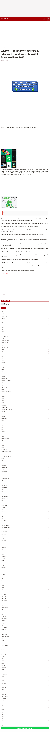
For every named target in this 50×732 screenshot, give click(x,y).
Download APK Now (5, 273)
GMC (25, 429)
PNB (25, 583)
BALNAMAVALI (25, 336)
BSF (25, 358)
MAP (25, 529)
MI (25, 536)
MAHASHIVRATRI (25, 525)
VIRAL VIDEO (25, 683)
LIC (25, 513)
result (25, 718)
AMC (25, 322)
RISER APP (25, 611)
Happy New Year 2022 (25, 478)
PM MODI (25, 582)
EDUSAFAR (25, 405)
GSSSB (25, 447)
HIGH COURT (25, 467)
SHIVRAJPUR (25, 634)
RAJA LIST (25, 594)
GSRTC (25, 445)
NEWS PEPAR (25, 556)
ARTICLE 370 (25, 329)
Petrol (25, 587)
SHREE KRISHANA (25, 636)
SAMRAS (25, 620)
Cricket (25, 389)
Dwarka (25, 402)
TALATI (25, 656)
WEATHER (25, 692)
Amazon (25, 333)
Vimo (25, 691)
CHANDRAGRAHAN (25, 373)
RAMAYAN (25, 598)
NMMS (25, 560)
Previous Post (4, 297)
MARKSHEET (25, 531)
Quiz (25, 591)
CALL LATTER (25, 365)
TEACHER (25, 662)
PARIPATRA (25, 573)
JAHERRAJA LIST (25, 496)
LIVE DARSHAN (25, 514)
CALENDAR (25, 364)
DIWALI (25, 394)
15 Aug (25, 313)
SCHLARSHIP (25, 627)
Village (25, 689)
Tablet (25, 669)
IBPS (25, 480)
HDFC (25, 464)
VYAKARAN (25, 687)
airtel (25, 702)
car (25, 703)
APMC (25, 324)
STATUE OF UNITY (25, 645)
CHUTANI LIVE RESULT (25, 380)
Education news (25, 413)
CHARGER (25, 374)
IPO (25, 491)
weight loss (25, 723)
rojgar (25, 720)
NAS (25, 549)
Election (25, 414)
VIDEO (25, 680)
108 (25, 311)
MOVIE (25, 542)
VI (25, 678)
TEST (25, 663)
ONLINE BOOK (25, 567)
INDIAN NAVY (25, 485)
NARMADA (25, 547)
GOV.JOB (25, 433)
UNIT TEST (25, 672)
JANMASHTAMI (25, 498)
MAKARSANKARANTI (25, 527)
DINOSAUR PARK (25, 393)
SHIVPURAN (25, 632)
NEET (25, 553)
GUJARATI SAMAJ (25, 454)
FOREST (25, 416)
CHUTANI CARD (25, 378)
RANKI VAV (25, 603)
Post (25, 589)
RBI (25, 609)
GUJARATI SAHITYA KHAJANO (25, 453)
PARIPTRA (25, 574)
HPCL (25, 474)
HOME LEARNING (25, 473)
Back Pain (25, 362)
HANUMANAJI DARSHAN (25, 462)
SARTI (25, 623)
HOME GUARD (25, 471)
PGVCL (25, 578)
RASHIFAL (25, 605)
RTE (25, 614)
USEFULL (25, 676)
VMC (25, 685)
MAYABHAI (25, 534)
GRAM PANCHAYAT (25, 438)
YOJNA (25, 700)
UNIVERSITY (25, 674)
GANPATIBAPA (25, 418)
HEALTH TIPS (25, 465)
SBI (25, 625)
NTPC (25, 563)
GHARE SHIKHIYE (25, 424)
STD (25, 647)
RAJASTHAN (25, 596)
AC (25, 320)
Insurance (25, 494)
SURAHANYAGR (25, 652)
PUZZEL (25, 585)
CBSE (25, 369)
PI (25, 580)
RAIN (25, 592)
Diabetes (25, 400)
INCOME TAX (25, 484)
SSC (25, 643)
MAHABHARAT (25, 522)
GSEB (25, 442)
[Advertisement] (25, 26)
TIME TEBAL (25, 667)
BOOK (25, 353)
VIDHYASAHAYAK (25, 682)
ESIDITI (25, 411)
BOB (25, 351)
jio (25, 707)
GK (25, 427)
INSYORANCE (25, 487)
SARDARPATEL (25, 622)
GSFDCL (25, 443)
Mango (25, 545)
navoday (25, 711)
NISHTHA (25, 558)
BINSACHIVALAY (25, 347)
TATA (25, 660)
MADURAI (25, 520)
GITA (25, 425)
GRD (25, 440)
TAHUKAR (25, 654)
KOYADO (25, 507)
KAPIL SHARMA (25, 503)
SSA (25, 642)
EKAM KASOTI (25, 407)
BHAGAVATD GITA (25, 342)
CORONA (25, 384)
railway (25, 716)
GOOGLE (25, 431)
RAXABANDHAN (25, 607)
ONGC (25, 565)
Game (25, 458)
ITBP (25, 493)
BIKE (25, 345)
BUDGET (25, 360)
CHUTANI (25, 376)
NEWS (25, 554)
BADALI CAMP (25, 335)
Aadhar (25, 331)
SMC (25, 638)
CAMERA (25, 367)
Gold (25, 460)
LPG (25, 516)
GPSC (25, 434)
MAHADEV (25, 523)
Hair (25, 476)
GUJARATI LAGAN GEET (25, 451)
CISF (25, 382)
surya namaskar (25, 721)
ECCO (25, 404)
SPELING (25, 640)
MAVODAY (25, 533)
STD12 (25, 651)
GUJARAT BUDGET (25, 449)
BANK (25, 338)
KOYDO (25, 509)
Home (2, 47)
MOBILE (25, 538)
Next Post (46, 297)
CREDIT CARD (25, 387)
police (25, 714)
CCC (25, 371)
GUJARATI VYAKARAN (25, 456)
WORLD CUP (25, 698)
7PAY (25, 315)
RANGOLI (25, 602)
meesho (25, 709)
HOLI (25, 469)
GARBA (25, 420)
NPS (25, 562)
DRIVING (25, 396)
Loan (25, 518)
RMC (25, 613)
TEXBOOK (25, 665)
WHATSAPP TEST (25, 696)
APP (4, 47)
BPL (25, 356)
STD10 (25, 649)
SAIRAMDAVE (25, 618)
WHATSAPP (25, 694)
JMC (25, 500)
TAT (25, 658)
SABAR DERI (25, 616)
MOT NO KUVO (25, 540)
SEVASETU (25, 629)
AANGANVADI (25, 316)
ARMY (25, 327)
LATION (25, 511)
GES (25, 422)
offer (25, 712)
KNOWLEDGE (25, 505)
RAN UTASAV (25, 600)
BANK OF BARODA (25, 340)
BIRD (25, 349)
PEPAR (25, 576)
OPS (25, 569)
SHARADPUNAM (25, 631)
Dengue (25, 398)
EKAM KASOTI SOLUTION (25, 409)
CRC (25, 385)
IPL (25, 489)
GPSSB (25, 436)
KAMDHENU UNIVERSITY (25, 502)
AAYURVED (25, 318)
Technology (25, 671)
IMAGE (25, 482)
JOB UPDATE (4, 19)
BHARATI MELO (25, 344)
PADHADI (25, 571)
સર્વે (25, 725)
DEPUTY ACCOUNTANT (25, 391)
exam (25, 705)
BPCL (25, 354)
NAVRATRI (25, 551)
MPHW (25, 543)
